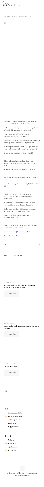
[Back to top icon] (22, 468)
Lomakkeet (12, 450)
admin (14, 17)
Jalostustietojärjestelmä (16, 416)
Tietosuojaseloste (14, 420)
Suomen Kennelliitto (15, 413)
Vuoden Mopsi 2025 (10, 367)
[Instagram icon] (23, 478)
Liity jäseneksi (13, 427)
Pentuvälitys (12, 443)
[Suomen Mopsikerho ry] (11, 4)
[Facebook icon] (21, 478)
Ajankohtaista (12, 447)
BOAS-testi (12, 423)
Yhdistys (11, 440)
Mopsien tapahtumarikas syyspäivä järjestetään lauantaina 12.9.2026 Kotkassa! (20, 286)
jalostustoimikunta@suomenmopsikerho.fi (18, 232)
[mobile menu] (41, 4)
